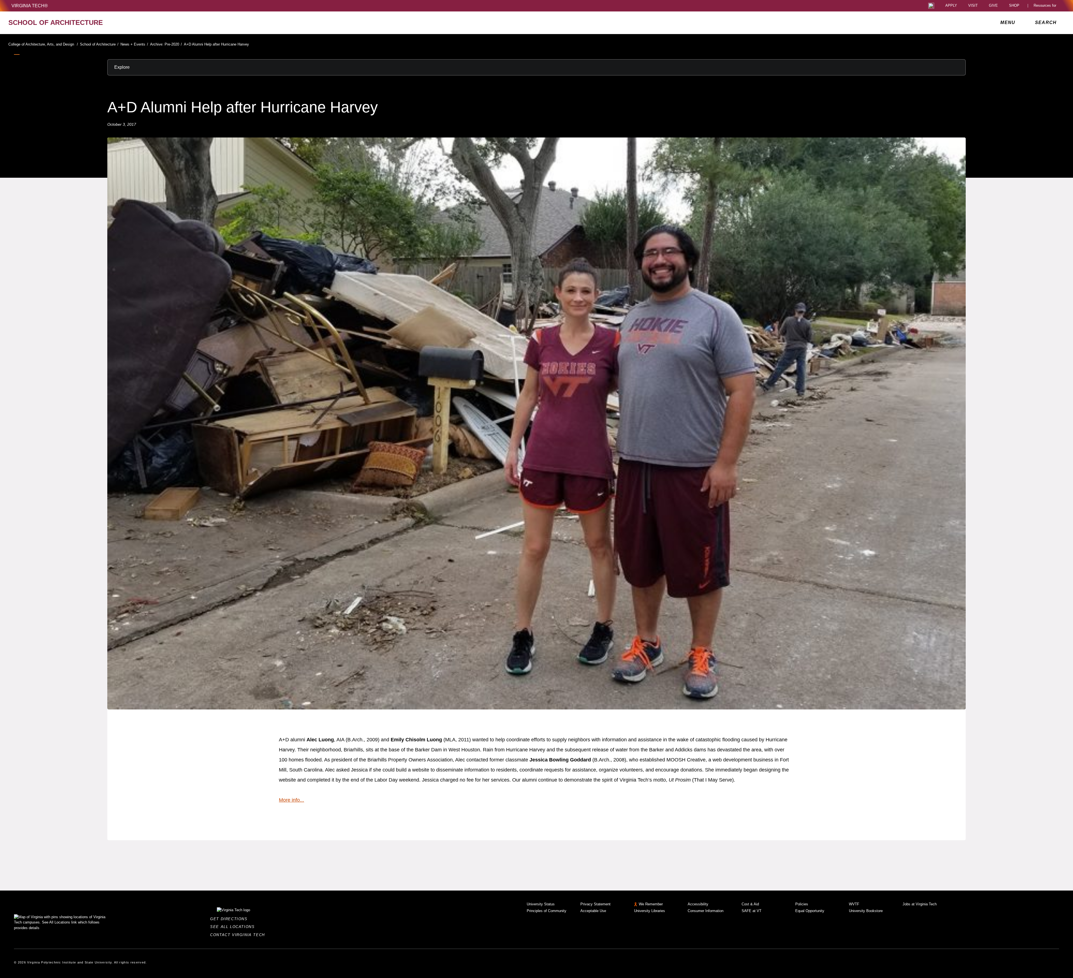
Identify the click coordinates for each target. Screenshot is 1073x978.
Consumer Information (705, 911)
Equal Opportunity (809, 911)
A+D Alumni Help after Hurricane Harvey (216, 44)
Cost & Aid (750, 904)
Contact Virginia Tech (239, 935)
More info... (291, 800)
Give (993, 6)
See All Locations (234, 927)
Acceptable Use (593, 911)
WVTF (854, 904)
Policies (801, 904)
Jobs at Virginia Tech (920, 904)
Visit (973, 6)
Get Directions (230, 919)
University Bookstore (866, 911)
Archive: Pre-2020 (166, 44)
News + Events (134, 44)
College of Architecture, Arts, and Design (43, 44)
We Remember (651, 904)
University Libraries (649, 911)
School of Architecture (99, 44)
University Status (541, 904)
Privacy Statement (595, 904)
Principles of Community (546, 911)
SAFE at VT (751, 911)
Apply (951, 6)
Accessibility (698, 904)
